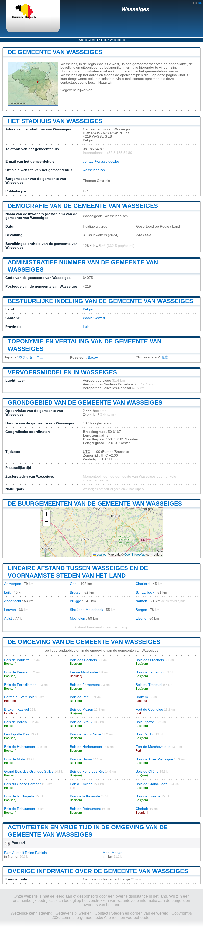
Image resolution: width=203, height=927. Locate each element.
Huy (109, 856)
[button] (46, 514)
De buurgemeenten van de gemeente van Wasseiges (95, 503)
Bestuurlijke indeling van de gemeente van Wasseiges (100, 301)
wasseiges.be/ (94, 170)
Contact (101, 913)
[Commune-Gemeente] (28, 11)
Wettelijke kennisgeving (31, 913)
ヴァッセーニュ (31, 357)
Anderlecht (12, 601)
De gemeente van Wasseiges (55, 52)
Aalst (8, 618)
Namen (141, 601)
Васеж (93, 357)
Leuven (10, 610)
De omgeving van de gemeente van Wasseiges (84, 641)
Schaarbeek (145, 592)
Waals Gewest (88, 40)
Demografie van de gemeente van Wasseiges (83, 205)
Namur (13, 856)
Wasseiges (135, 9)
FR (195, 3)
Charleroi (143, 584)
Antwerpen (12, 584)
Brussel (75, 592)
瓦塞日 (166, 357)
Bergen (141, 610)
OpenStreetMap (135, 554)
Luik (104, 40)
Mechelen (77, 618)
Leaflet (101, 554)
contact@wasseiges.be (101, 161)
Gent (73, 584)
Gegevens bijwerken (76, 90)
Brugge (75, 601)
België (88, 309)
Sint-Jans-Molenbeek (86, 610)
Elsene (141, 618)
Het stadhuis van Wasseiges (55, 121)
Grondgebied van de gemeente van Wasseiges (85, 402)
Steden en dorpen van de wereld (139, 913)
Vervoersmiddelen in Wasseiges (62, 372)
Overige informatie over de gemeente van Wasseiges (98, 871)
